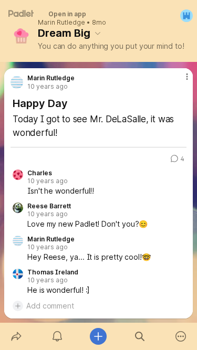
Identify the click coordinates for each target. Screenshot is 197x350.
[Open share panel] (16, 336)
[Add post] (98, 336)
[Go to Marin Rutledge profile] (17, 82)
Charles (39, 173)
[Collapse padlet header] (98, 33)
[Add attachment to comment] (17, 305)
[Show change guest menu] (186, 15)
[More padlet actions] (181, 336)
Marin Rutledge (61, 22)
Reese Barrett (49, 206)
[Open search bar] (140, 336)
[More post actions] (180, 81)
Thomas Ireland (52, 272)
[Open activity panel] (57, 336)
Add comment (50, 305)
